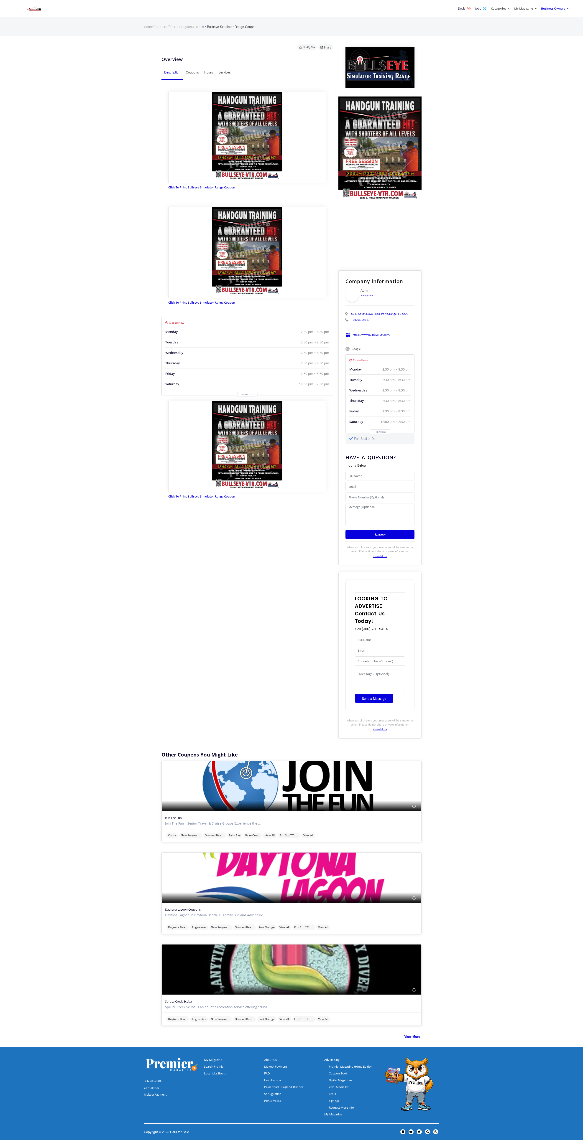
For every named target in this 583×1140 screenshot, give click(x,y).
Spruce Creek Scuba (178, 1001)
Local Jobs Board (215, 1073)
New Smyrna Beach (191, 835)
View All (270, 835)
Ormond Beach (214, 835)
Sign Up (334, 1101)
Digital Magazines (340, 1080)
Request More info (341, 1107)
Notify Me (309, 47)
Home (148, 26)
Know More (380, 556)
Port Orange (267, 927)
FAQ (267, 1073)
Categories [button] (498, 8)
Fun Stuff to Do (167, 26)
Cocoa (172, 835)
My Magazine (213, 1060)
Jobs (478, 8)
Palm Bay (234, 835)
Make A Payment (275, 1066)
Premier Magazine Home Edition (351, 1066)
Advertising (332, 1060)
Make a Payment (155, 1094)
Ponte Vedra (272, 1101)
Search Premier (214, 1066)
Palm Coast (252, 835)
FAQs (332, 1094)
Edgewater (199, 927)
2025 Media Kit (339, 1087)
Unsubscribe (272, 1080)
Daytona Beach (192, 26)
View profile (367, 295)
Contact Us (151, 1088)
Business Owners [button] (553, 8)
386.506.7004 (152, 1081)
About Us (270, 1060)
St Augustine (272, 1094)
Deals (461, 8)
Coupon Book (338, 1073)
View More (412, 1036)
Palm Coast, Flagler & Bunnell (283, 1087)
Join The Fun (173, 818)
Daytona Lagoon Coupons (183, 909)
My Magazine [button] (523, 8)
